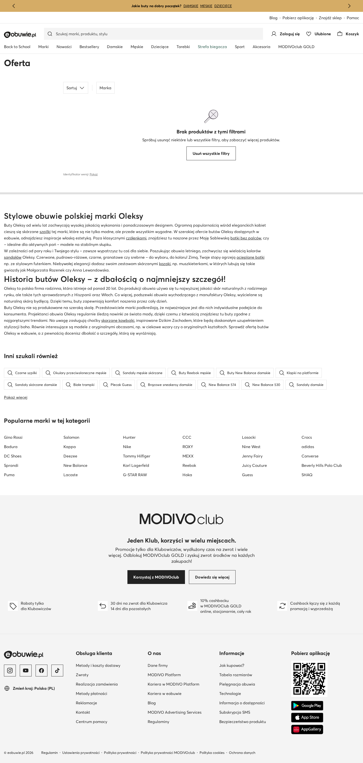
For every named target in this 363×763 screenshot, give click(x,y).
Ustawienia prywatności (81, 752)
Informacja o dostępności (253, 702)
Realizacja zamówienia (110, 684)
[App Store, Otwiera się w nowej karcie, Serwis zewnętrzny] (307, 718)
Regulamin (49, 752)
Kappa (69, 446)
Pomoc (353, 17)
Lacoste (70, 474)
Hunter (129, 437)
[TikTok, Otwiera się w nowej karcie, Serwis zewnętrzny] (57, 670)
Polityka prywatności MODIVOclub (168, 752)
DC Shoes (12, 456)
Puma (9, 474)
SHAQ (307, 474)
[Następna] (349, 6)
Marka (105, 87)
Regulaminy (182, 721)
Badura (11, 446)
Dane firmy (182, 665)
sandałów (12, 257)
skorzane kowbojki (117, 320)
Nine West (251, 446)
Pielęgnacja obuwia (253, 684)
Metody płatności (110, 693)
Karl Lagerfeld (136, 465)
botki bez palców (245, 238)
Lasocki (249, 437)
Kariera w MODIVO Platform (182, 684)
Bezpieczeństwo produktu (253, 721)
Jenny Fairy (252, 456)
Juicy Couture (254, 465)
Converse (310, 456)
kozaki (165, 263)
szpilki (45, 231)
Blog (275, 18)
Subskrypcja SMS (253, 712)
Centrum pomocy (110, 721)
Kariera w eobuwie (182, 693)
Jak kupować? (253, 665)
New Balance (75, 465)
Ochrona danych (242, 752)
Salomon (71, 437)
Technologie (253, 693)
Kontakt (107, 712)
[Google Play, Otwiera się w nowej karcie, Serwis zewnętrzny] (307, 706)
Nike (127, 446)
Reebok (189, 465)
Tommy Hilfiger (136, 456)
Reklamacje (110, 702)
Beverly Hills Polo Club (322, 465)
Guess (247, 474)
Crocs (307, 437)
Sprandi (11, 465)
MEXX (188, 456)
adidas (308, 446)
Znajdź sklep (330, 17)
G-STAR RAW (135, 474)
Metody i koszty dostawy (110, 665)
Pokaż (94, 174)
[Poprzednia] (14, 6)
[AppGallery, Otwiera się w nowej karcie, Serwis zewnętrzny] (307, 729)
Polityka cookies (212, 752)
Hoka (187, 474)
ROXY (187, 446)
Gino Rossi (13, 437)
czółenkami (136, 238)
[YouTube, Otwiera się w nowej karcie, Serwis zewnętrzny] (26, 670)
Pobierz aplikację (300, 18)
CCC (186, 437)
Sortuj (71, 87)
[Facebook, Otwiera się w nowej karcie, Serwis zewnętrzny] (41, 670)
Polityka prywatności (120, 752)
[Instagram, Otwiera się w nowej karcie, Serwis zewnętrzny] (10, 670)
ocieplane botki (250, 257)
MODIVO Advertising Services (182, 712)
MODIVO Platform (182, 674)
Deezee (70, 456)
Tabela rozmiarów (253, 674)
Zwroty (106, 674)
